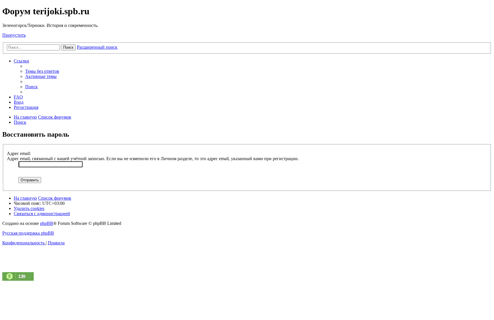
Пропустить (14, 35)
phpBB (46, 223)
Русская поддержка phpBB (28, 233)
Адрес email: (19, 153)
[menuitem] (42, 71)
